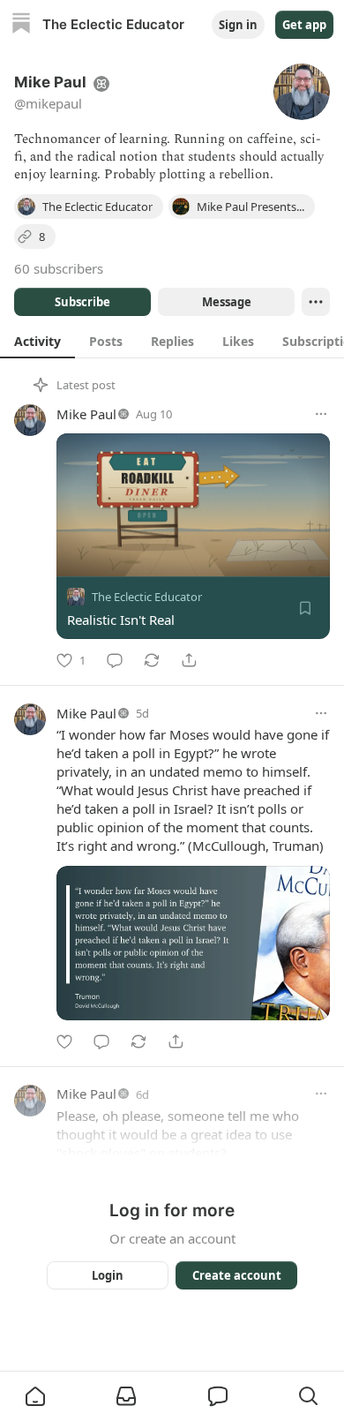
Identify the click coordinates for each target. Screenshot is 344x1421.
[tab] (37, 340)
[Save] (305, 608)
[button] (35, 1396)
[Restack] (152, 660)
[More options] (321, 414)
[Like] (64, 1041)
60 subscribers (58, 268)
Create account (236, 1275)
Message (226, 302)
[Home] (21, 25)
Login (107, 1275)
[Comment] (115, 660)
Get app (304, 25)
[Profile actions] (316, 302)
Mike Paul (86, 414)
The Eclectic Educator (147, 597)
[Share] (189, 660)
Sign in (238, 25)
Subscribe (82, 302)
